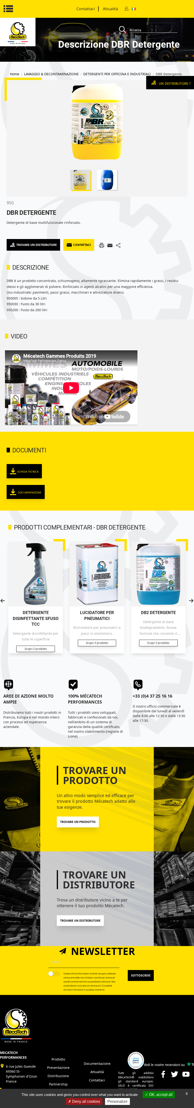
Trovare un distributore (36, 245)
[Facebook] (163, 1076)
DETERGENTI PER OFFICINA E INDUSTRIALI (117, 74)
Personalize (117, 1101)
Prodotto (58, 1059)
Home (14, 74)
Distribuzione (58, 1076)
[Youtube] (186, 1076)
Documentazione (29, 492)
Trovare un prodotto (78, 822)
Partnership (58, 1084)
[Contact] (126, 9)
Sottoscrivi (140, 975)
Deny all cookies (85, 1101)
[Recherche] (124, 30)
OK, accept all (160, 1095)
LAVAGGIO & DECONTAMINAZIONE (51, 74)
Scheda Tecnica (28, 471)
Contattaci (85, 8)
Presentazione (58, 1067)
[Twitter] (174, 1076)
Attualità (110, 8)
